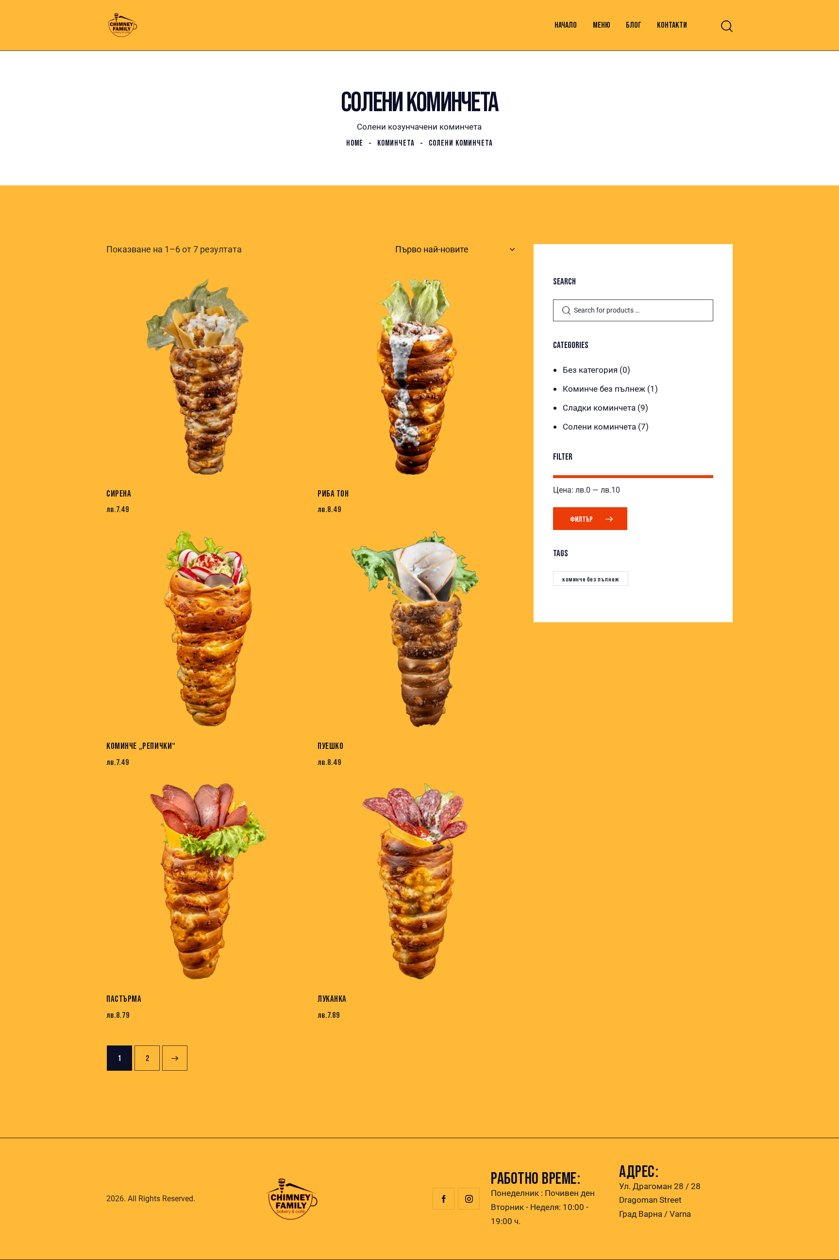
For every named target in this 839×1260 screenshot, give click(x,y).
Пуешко (330, 746)
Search (566, 310)
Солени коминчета (599, 426)
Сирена (118, 493)
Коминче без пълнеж (604, 389)
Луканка (332, 999)
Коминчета (396, 143)
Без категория (590, 370)
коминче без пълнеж (590, 579)
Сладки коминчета (599, 408)
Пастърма (124, 999)
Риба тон (333, 493)
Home (354, 143)
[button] (178, 376)
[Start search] (727, 26)
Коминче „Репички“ (141, 746)
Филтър (581, 518)
